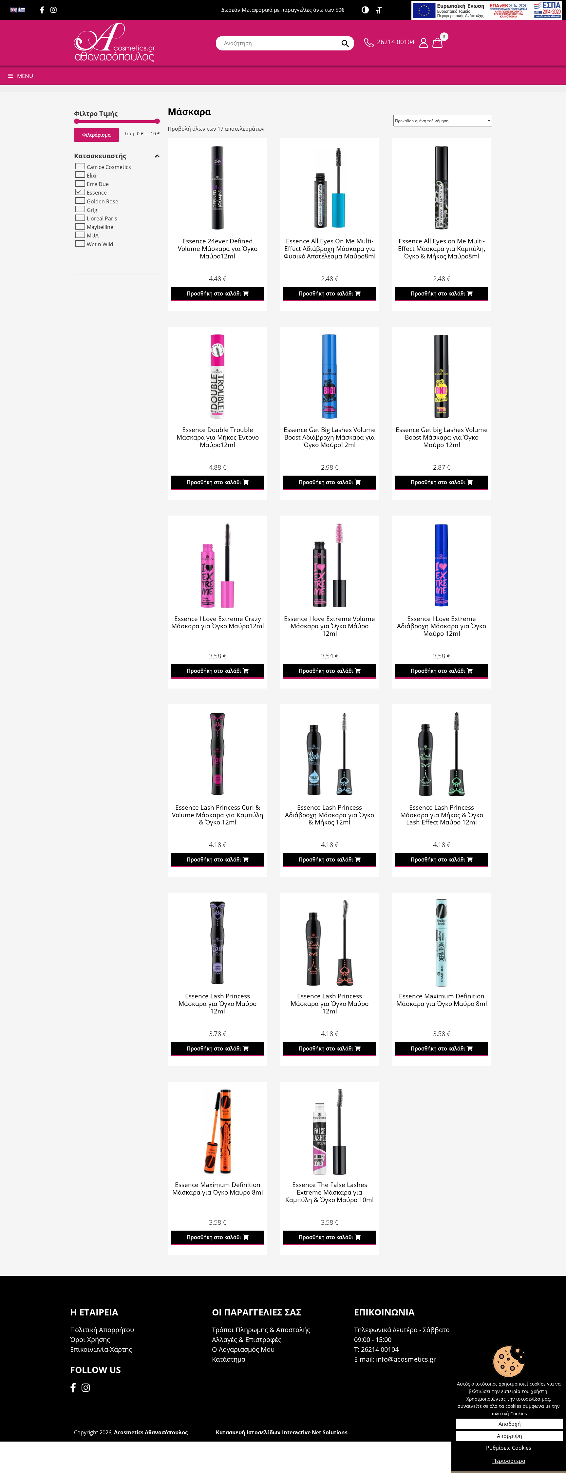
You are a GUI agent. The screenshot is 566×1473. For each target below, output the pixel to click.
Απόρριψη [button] (509, 1436)
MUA (93, 235)
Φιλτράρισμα (96, 135)
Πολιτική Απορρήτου (102, 1329)
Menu (25, 76)
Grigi (93, 210)
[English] (13, 10)
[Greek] (21, 10)
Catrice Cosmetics (109, 167)
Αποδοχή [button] (510, 1423)
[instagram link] (55, 10)
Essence (97, 192)
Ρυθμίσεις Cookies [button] (508, 1447)
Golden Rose (102, 201)
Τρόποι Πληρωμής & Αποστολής (261, 1329)
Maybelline (100, 227)
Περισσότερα (508, 1460)
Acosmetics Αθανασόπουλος (151, 1432)
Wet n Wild (100, 244)
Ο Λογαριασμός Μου (243, 1349)
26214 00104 (396, 42)
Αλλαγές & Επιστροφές (246, 1339)
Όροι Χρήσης (90, 1339)
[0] (437, 42)
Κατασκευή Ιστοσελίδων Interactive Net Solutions (282, 1432)
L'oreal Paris (102, 218)
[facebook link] (75, 1388)
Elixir (93, 175)
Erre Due (98, 184)
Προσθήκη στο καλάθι (214, 293)
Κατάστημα (228, 1359)
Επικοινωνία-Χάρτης (101, 1349)
